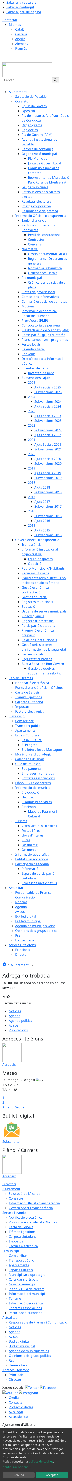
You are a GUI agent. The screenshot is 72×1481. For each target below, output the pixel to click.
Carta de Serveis (21, 1227)
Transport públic (21, 1260)
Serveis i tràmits (14, 1212)
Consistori (16, 1198)
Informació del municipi (27, 1294)
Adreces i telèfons (15, 1370)
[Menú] (4, 87)
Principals (16, 1375)
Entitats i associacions (25, 1308)
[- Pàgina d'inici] (27, 69)
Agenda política (20, 1020)
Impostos (16, 1241)
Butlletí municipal (22, 1346)
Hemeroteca (18, 1365)
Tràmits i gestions (22, 1232)
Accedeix (9, 1064)
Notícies (15, 1011)
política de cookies (41, 1461)
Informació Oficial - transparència (34, 1203)
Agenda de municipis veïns (29, 1351)
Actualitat (9, 1317)
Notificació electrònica (26, 1217)
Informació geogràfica (26, 1303)
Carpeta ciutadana (23, 1236)
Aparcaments (19, 1265)
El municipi (10, 1251)
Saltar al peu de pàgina (23, 12)
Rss (11, 1360)
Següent (21, 1107)
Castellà (21, 34)
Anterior (8, 1107)
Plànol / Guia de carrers (26, 1289)
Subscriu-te (11, 1141)
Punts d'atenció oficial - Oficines (33, 1222)
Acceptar (52, 1475)
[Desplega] (32, 965)
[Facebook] (49, 1387)
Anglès (20, 39)
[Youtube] (10, 1392)
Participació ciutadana (25, 1313)
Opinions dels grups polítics (30, 1355)
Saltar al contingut (20, 7)
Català (20, 29)
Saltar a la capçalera (21, 2)
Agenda (14, 1016)
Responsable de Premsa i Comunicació (38, 1322)
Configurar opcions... (17, 1467)
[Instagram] (28, 1392)
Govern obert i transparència (31, 1208)
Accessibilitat (18, 1416)
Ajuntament (20, 965)
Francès (21, 48)
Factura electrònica (23, 1246)
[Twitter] (32, 1387)
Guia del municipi (22, 1284)
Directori (9, 1184)
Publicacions (18, 1030)
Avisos (13, 1025)
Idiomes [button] (15, 24)
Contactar (9, 20)
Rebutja (19, 1475)
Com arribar (18, 1255)
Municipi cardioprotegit (27, 1274)
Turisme (15, 1298)
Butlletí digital (19, 1341)
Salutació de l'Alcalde (24, 1193)
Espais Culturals (21, 1270)
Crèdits (14, 1397)
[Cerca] (55, 80)
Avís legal (16, 1412)
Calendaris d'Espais (23, 1279)
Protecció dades (21, 1407)
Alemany (21, 44)
